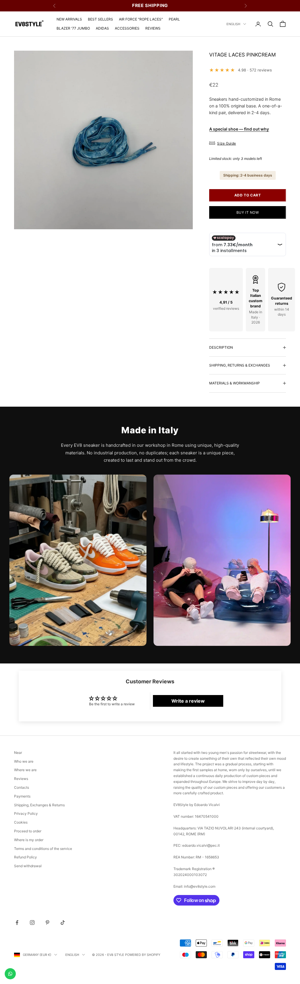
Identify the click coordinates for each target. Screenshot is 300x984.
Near (18, 752)
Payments (22, 796)
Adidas (102, 28)
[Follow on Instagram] (32, 922)
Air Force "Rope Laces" (141, 19)
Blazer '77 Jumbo (73, 28)
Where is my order (28, 840)
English (233, 24)
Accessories (127, 28)
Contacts (21, 787)
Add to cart (247, 195)
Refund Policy (25, 857)
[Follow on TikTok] (63, 922)
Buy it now (247, 212)
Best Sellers (100, 19)
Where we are (25, 770)
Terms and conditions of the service (43, 848)
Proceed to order (27, 831)
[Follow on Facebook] (17, 922)
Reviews (153, 28)
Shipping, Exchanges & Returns (39, 805)
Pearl (174, 19)
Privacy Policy (26, 813)
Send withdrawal (28, 866)
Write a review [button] (188, 701)
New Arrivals (69, 19)
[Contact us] (10, 973)
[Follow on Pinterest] (47, 922)
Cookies (21, 822)
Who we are (23, 761)
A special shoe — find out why (239, 128)
